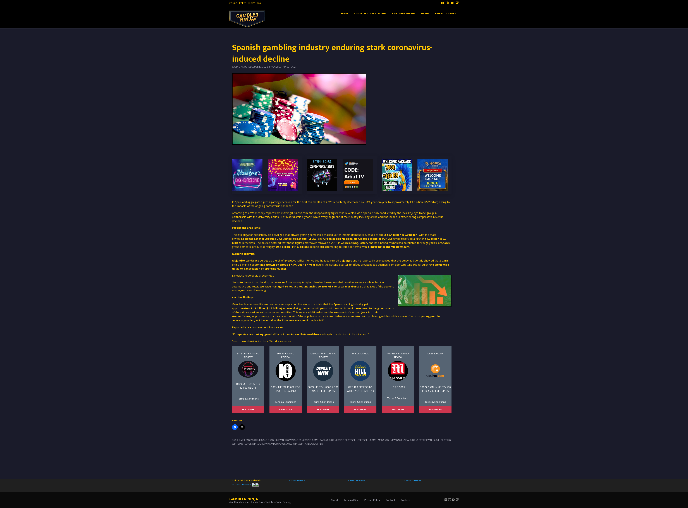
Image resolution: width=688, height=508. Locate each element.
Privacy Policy (372, 500)
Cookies (405, 500)
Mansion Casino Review (398, 355)
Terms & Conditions (248, 398)
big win (280, 440)
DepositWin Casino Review (323, 355)
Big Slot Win (266, 440)
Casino (233, 3)
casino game (310, 440)
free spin (363, 440)
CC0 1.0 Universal (242, 484)
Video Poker (278, 444)
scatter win (424, 440)
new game (396, 440)
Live (259, 3)
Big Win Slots (293, 440)
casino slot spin (346, 440)
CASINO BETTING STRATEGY (370, 13)
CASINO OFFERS (412, 480)
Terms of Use (351, 500)
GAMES (425, 13)
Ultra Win (264, 444)
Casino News (239, 67)
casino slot (327, 440)
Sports (251, 3)
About (334, 500)
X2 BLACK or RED (314, 444)
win (301, 444)
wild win (292, 444)
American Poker (248, 440)
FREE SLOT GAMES (445, 13)
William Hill (360, 353)
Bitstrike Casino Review (248, 355)
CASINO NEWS (297, 480)
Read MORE (248, 409)
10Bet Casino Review (286, 355)
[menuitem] (233, 3)
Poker (242, 3)
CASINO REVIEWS (356, 480)
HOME (344, 13)
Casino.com (435, 353)
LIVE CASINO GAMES (403, 13)
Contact (390, 500)
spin (240, 444)
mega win (383, 440)
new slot (409, 440)
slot (436, 440)
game (373, 440)
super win (250, 444)
